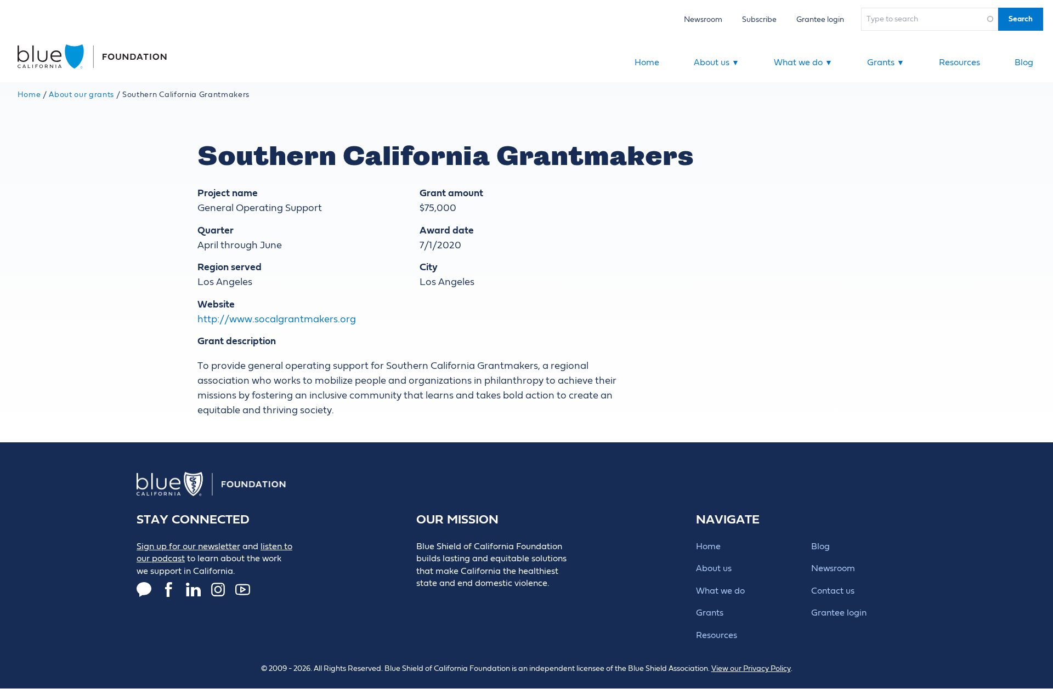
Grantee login (820, 19)
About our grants (81, 95)
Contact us (832, 590)
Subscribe (759, 19)
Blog (1024, 62)
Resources (959, 62)
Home (647, 62)
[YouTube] (242, 589)
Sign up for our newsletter (188, 546)
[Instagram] (218, 589)
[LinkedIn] (193, 589)
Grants (885, 62)
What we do (803, 62)
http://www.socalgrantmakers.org (276, 319)
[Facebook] (168, 589)
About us (716, 62)
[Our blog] (144, 589)
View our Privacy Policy (751, 669)
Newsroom (703, 19)
